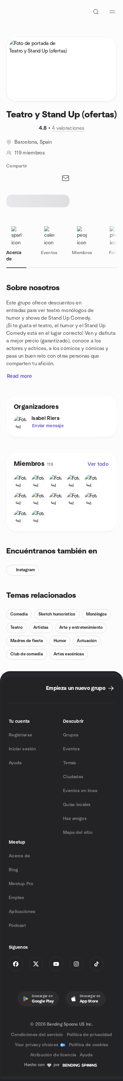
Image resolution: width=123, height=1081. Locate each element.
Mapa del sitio (77, 832)
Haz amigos (75, 818)
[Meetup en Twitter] (36, 964)
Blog (13, 870)
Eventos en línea (80, 791)
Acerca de (19, 856)
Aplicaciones (22, 911)
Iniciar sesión (22, 749)
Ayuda (15, 763)
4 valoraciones (68, 128)
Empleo (16, 898)
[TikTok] (96, 964)
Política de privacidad (89, 1035)
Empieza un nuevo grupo (75, 688)
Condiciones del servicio (37, 1035)
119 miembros (30, 152)
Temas (69, 763)
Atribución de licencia (53, 1055)
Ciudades (73, 777)
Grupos (71, 735)
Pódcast (17, 925)
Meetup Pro (21, 884)
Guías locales (77, 805)
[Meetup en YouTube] (56, 964)
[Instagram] (76, 964)
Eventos (71, 749)
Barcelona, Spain (33, 142)
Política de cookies (88, 1045)
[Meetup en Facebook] (16, 964)
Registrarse (20, 735)
